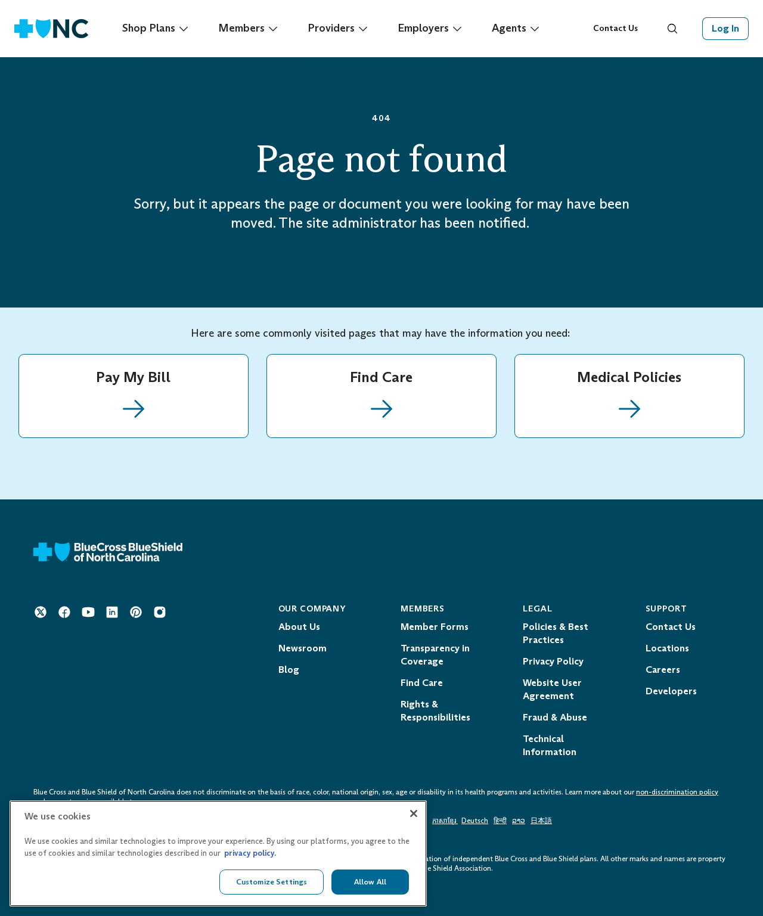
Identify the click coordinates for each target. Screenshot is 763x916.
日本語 (541, 820)
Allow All (370, 881)
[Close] (414, 813)
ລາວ (518, 820)
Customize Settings (271, 881)
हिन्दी (500, 820)
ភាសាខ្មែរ (445, 820)
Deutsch (474, 820)
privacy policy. (250, 853)
